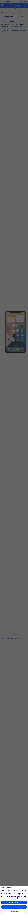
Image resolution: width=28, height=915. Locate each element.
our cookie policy (13, 898)
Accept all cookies (14, 902)
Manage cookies (14, 911)
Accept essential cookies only (14, 907)
